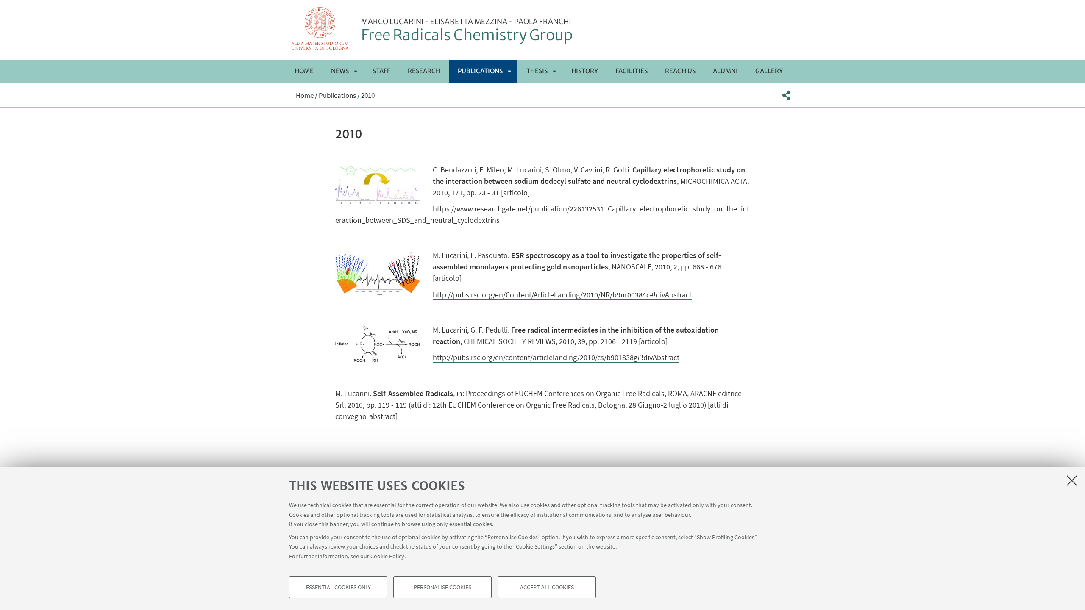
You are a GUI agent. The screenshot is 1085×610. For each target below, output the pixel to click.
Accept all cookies (547, 587)
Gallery (769, 71)
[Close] (1072, 480)
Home (304, 71)
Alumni (725, 71)
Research (424, 71)
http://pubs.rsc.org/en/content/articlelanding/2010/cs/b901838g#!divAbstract (556, 357)
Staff (381, 71)
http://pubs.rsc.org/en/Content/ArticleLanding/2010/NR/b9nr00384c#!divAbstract (562, 294)
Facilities (631, 71)
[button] (786, 95)
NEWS (340, 71)
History (584, 71)
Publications (480, 71)
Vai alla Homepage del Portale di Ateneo (320, 28)
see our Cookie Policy (377, 556)
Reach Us (680, 71)
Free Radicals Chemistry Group (467, 31)
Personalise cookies (442, 587)
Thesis (537, 71)
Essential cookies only (338, 587)
